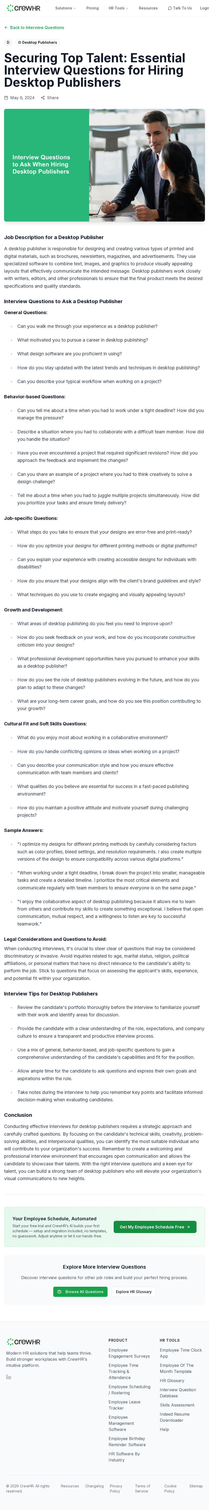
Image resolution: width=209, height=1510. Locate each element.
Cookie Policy (170, 1488)
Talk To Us (182, 8)
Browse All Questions (84, 1291)
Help (164, 1429)
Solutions (63, 8)
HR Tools (117, 8)
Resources (148, 8)
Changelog (94, 1486)
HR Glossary (172, 1380)
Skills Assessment (177, 1405)
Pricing (92, 8)
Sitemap (196, 1486)
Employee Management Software (121, 1423)
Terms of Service (142, 1488)
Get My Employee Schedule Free (152, 1226)
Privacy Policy (116, 1488)
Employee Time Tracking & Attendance (123, 1371)
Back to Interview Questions (37, 27)
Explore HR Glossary (134, 1291)
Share (53, 97)
